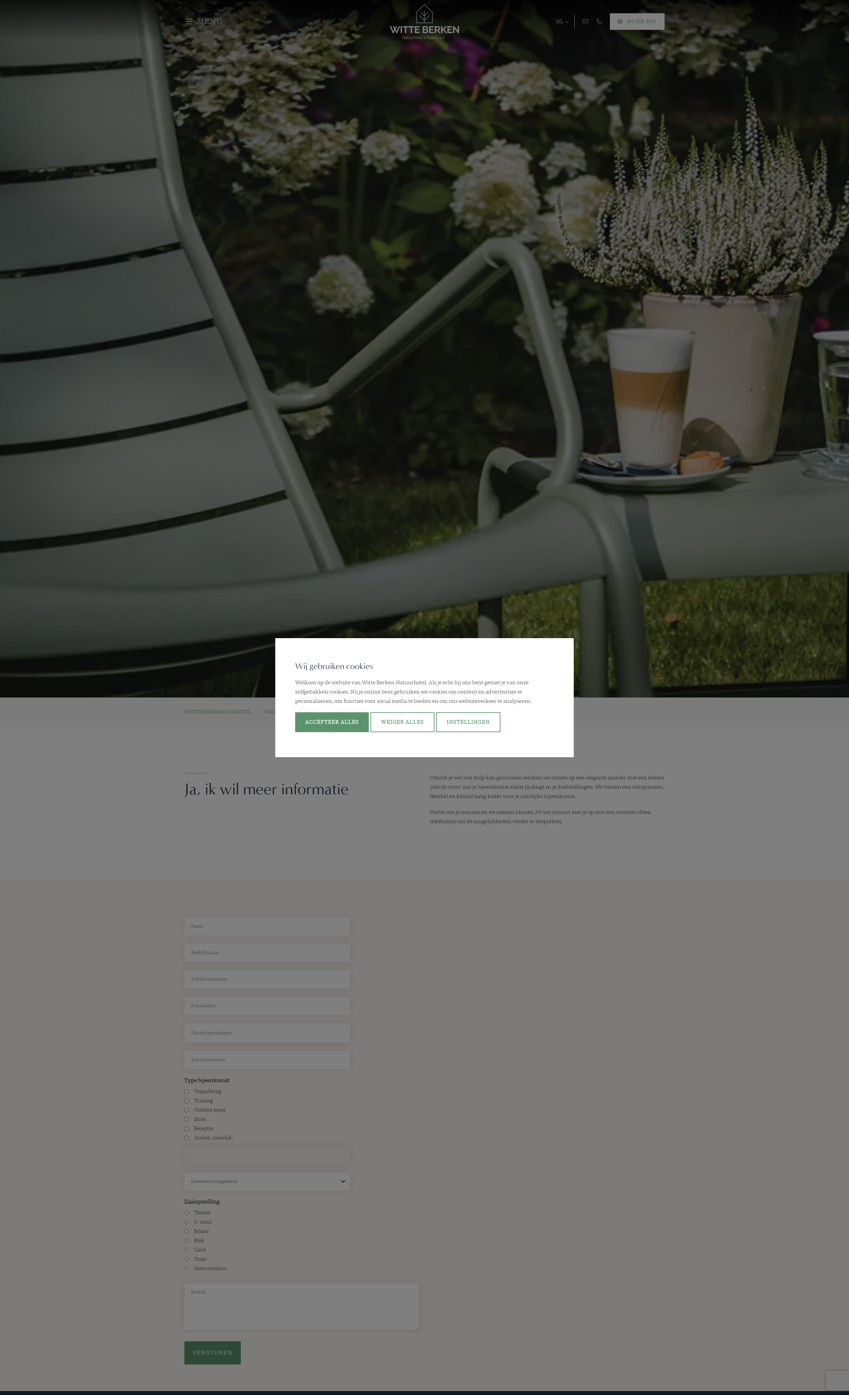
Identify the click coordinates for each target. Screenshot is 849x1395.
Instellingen (468, 722)
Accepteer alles (332, 722)
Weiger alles (402, 722)
